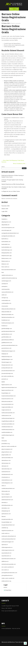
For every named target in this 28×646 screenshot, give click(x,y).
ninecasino (4, 440)
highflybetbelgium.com (7, 359)
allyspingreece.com (6, 222)
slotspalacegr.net (6, 510)
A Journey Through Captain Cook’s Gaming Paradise (12, 180)
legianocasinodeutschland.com (9, 387)
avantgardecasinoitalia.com (8, 236)
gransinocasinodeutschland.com (9, 345)
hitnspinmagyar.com (6, 362)
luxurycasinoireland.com (7, 404)
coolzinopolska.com (6, 303)
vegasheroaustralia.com (7, 530)
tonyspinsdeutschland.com (8, 525)
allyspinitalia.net (5, 224)
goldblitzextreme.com (7, 342)
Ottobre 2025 (5, 208)
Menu (11, 9)
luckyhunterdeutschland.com (9, 395)
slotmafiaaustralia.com (7, 505)
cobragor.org (5, 297)
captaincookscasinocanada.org (9, 278)
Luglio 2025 (4, 211)
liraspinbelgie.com (6, 393)
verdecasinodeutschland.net (8, 539)
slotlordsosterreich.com (7, 499)
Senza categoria (6, 494)
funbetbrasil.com (6, 320)
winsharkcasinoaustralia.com (9, 564)
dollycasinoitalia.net (6, 311)
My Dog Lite (23, 642)
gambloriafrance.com (7, 334)
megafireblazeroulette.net (8, 421)
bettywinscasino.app (7, 255)
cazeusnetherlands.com (7, 292)
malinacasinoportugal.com (8, 418)
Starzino (4, 516)
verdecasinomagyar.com (8, 541)
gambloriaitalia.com (6, 337)
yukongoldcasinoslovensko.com (9, 572)
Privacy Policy (8, 590)
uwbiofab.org (5, 527)
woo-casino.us (5, 569)
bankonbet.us (5, 238)
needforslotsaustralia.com (8, 429)
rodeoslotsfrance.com (7, 480)
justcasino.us (5, 379)
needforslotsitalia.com (7, 432)
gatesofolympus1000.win (8, 339)
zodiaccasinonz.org (6, 581)
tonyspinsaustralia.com (7, 519)
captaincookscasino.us (7, 275)
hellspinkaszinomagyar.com (8, 351)
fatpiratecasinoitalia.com (7, 314)
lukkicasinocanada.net (7, 401)
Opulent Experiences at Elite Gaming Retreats (13, 184)
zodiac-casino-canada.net (8, 578)
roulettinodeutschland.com (8, 488)
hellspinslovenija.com (7, 356)
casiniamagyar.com (6, 280)
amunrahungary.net (6, 230)
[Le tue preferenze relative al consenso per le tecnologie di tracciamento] (25, 643)
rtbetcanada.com (6, 491)
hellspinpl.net (5, 353)
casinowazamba (5, 289)
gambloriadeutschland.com (8, 331)
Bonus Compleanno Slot (19, 163)
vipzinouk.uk (5, 544)
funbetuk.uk (4, 325)
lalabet (3, 381)
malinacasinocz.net (6, 415)
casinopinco (4, 286)
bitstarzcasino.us (6, 261)
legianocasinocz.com (7, 384)
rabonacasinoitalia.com (7, 457)
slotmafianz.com (6, 508)
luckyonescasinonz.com (7, 398)
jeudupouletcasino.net (7, 367)
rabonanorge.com (6, 463)
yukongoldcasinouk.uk (7, 575)
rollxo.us (4, 485)
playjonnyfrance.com (7, 452)
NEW (3, 438)
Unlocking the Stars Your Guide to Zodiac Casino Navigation (14, 187)
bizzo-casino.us (5, 266)
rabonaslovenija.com (7, 468)
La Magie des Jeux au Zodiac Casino (11, 191)
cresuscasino (5, 306)
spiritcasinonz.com (6, 513)
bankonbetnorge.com (7, 250)
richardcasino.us (6, 477)
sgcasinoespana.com (7, 496)
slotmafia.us (4, 502)
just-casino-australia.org (7, 376)
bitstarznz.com (5, 264)
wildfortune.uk (5, 561)
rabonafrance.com (6, 460)
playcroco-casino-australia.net (9, 446)
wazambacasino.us (6, 555)
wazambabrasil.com (6, 553)
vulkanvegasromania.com (8, 550)
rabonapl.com (5, 466)
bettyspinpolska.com (7, 252)
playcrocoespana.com (7, 449)
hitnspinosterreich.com (7, 365)
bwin (3, 272)
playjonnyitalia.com (6, 454)
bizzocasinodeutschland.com (9, 269)
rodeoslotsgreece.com (7, 482)
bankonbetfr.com (6, 244)
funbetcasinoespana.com (8, 323)
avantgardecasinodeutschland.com (10, 233)
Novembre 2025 (5, 205)
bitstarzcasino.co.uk (6, 258)
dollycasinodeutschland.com (8, 308)
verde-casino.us (5, 533)
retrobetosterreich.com (7, 474)
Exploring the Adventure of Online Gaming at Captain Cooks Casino (12, 176)
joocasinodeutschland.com (8, 370)
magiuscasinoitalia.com (7, 407)
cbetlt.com (4, 294)
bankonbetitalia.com (6, 247)
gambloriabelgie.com (7, 328)
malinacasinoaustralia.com (8, 412)
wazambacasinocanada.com (9, 558)
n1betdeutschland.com (7, 426)
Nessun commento (15, 23)
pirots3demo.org (6, 443)
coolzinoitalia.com (6, 300)
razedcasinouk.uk (6, 471)
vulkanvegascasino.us (7, 547)
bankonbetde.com (6, 241)
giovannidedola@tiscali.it (11, 610)
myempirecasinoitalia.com (8, 424)
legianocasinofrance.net (7, 390)
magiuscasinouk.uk (6, 409)
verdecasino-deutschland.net (9, 536)
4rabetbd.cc (4, 219)
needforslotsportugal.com (8, 435)
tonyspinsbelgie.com (7, 522)
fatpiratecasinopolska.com (8, 317)
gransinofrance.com (6, 348)
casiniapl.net (5, 283)
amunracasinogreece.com (8, 227)
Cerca (3, 166)
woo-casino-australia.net (8, 567)
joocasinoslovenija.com (7, 373)
